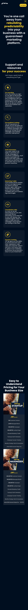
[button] (25, 1)
